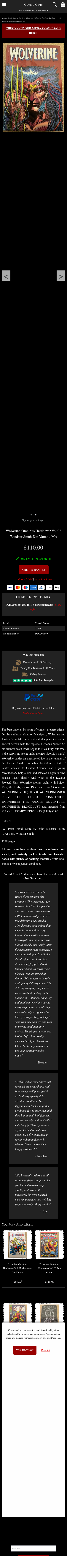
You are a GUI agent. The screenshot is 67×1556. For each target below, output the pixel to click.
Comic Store (12, 18)
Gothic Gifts (33, 4)
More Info (45, 1350)
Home (4, 18)
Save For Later (43, 579)
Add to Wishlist (24, 579)
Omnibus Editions (25, 18)
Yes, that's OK (25, 1350)
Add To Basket (34, 570)
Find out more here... (33, 713)
